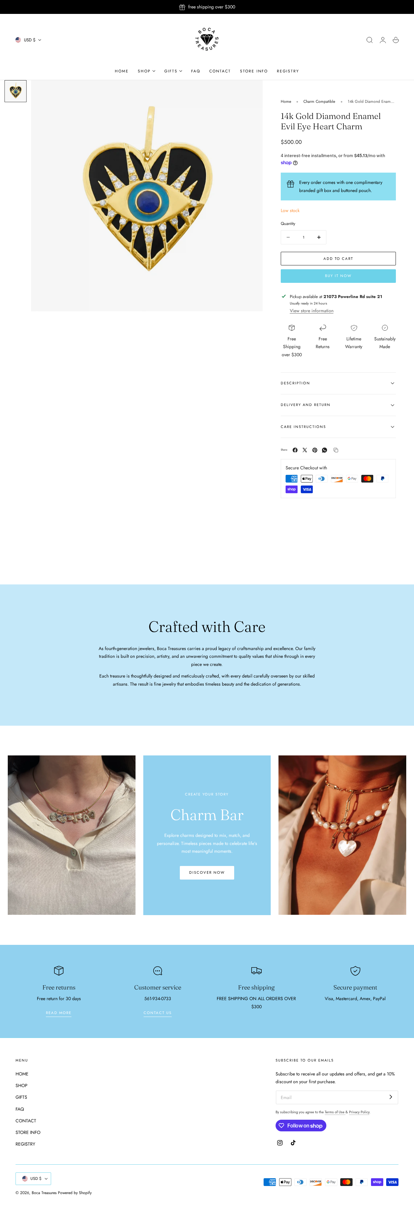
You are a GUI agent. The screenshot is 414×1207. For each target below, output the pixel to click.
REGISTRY (25, 1144)
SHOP (21, 1085)
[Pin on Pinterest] (315, 450)
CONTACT (26, 1120)
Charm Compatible (319, 101)
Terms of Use (335, 1112)
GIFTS (21, 1097)
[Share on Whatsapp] (324, 450)
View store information (311, 310)
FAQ (20, 1109)
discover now (207, 872)
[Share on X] (305, 450)
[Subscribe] (390, 1097)
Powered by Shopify (75, 1193)
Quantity (288, 223)
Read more (58, 1012)
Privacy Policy (359, 1112)
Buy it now (338, 275)
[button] (370, 40)
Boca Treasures (44, 1193)
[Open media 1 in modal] (251, 91)
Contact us (158, 1012)
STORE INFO (28, 1132)
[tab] (16, 91)
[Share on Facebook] (295, 450)
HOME (22, 1074)
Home (286, 101)
